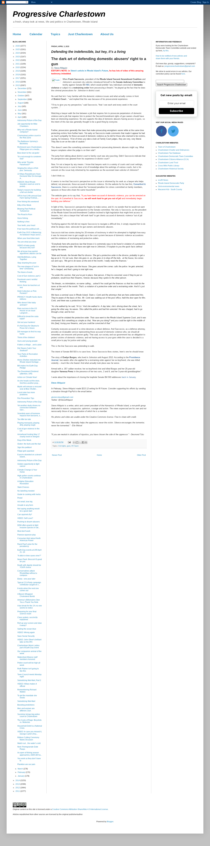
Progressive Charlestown (59, 14)
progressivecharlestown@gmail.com (179, 66)
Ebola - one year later (26, 579)
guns (69, 446)
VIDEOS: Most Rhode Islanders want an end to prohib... (28, 184)
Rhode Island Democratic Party (171, 183)
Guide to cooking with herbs (29, 494)
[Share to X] (80, 442)
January (21, 776)
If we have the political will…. (29, 229)
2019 (18, 71)
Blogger (110, 822)
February (22, 772)
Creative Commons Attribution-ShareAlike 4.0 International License (80, 809)
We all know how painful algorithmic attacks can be (29, 252)
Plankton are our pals (26, 764)
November (22, 92)
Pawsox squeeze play (26, 535)
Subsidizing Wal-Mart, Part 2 (29, 680)
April (20, 117)
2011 (18, 791)
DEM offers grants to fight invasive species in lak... (28, 526)
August (21, 103)
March (20, 769)
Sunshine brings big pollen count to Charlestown (28, 715)
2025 (18, 49)
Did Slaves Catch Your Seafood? (26, 349)
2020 (18, 67)
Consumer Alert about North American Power (29, 539)
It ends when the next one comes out (28, 589)
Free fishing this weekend (28, 202)
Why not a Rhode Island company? (27, 131)
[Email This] (74, 442)
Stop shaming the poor (26, 263)
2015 (18, 85)
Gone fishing (22, 218)
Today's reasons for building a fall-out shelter (29, 191)
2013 (18, 784)
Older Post (141, 455)
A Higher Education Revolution (25, 482)
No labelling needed (25, 491)
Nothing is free (23, 222)
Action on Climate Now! (27, 377)
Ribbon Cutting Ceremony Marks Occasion (28, 738)
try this (165, 51)
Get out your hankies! (26, 322)
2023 (18, 57)
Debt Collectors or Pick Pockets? (26, 292)
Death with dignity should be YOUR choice (29, 566)
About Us (107, 34)
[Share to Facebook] (83, 442)
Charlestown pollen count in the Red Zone (29, 137)
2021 (18, 64)
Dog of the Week (24, 440)
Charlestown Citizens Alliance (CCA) (173, 159)
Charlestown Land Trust (168, 163)
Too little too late (24, 419)
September (22, 99)
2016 (18, 82)
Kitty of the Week (24, 205)
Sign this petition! (24, 447)
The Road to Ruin (24, 214)
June (20, 110)
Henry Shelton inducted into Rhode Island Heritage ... (29, 361)
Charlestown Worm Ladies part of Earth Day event (28, 646)
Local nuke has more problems (26, 393)
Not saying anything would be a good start (28, 510)
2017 (18, 78)
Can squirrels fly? (24, 514)
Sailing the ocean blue (26, 629)
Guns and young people (27, 341)
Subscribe (176, 110)
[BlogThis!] (77, 442)
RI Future (75, 446)
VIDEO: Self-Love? (25, 518)
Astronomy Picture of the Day (29, 120)
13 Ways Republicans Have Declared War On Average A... (29, 176)
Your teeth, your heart (26, 225)
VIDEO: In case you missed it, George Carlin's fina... (29, 733)
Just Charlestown (80, 34)
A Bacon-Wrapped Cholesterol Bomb (26, 595)
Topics (55, 34)
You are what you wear (26, 242)
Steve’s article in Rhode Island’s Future (89, 71)
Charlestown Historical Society (171, 169)
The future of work (24, 272)
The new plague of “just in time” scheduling (28, 267)
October (21, 96)
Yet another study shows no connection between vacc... (28, 407)
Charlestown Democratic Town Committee (175, 156)
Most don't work (23, 531)
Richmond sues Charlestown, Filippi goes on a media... (29, 148)
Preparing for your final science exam (26, 612)
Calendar (36, 34)
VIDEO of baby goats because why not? (26, 246)
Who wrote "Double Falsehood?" (25, 163)
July (20, 106)
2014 (18, 780)
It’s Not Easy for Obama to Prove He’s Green (28, 327)
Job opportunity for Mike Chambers (27, 125)
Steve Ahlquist (58, 383)
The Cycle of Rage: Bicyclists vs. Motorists (29, 721)
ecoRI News (163, 180)
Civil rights (62, 446)
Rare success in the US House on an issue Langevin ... (27, 310)
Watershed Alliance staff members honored (27, 658)
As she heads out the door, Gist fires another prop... (28, 382)
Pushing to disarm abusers (28, 522)
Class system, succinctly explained (27, 618)
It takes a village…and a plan (29, 345)
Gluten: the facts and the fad (29, 444)
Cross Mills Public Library (168, 166)
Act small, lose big (24, 502)
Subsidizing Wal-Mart (26, 701)
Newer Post (57, 455)
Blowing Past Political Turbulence (26, 210)
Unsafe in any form (25, 505)
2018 (18, 75)
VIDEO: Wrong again (26, 632)
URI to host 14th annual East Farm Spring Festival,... (29, 197)
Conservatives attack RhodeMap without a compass (27, 573)
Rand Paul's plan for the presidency (27, 545)
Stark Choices (23, 487)
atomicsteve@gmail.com (62, 397)
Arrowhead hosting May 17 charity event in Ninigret (28, 435)
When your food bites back (28, 238)
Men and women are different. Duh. (26, 709)
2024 (18, 53)
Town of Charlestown (167, 147)
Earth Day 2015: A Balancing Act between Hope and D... (29, 233)
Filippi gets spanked (25, 451)
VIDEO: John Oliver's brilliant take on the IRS (29, 641)
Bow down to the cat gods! (28, 153)
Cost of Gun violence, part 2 (28, 276)
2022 (18, 60)
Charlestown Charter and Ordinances (173, 150)
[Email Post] (69, 442)
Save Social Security (26, 636)
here (183, 74)
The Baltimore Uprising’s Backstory (27, 142)
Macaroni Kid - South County (170, 189)
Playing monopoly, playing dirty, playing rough (28, 424)
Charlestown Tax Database (169, 153)
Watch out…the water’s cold (29, 743)
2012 (18, 788)
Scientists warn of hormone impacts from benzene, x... (29, 414)
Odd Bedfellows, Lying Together (26, 258)
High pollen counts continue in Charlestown (29, 477)
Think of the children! (26, 337)
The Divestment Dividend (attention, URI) (27, 372)
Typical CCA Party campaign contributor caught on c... (29, 583)
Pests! (19, 498)
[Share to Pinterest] (85, 442)
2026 (18, 46)
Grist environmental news (168, 186)
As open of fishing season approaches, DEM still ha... (29, 754)
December (22, 88)
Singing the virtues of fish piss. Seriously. (27, 169)
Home (17, 34)
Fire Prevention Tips (25, 398)
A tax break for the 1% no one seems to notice (29, 607)
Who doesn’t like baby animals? (26, 304)
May (20, 114)
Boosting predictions (25, 705)
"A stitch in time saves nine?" (29, 556)
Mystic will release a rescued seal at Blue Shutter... (29, 388)
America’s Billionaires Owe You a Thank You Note (28, 601)
